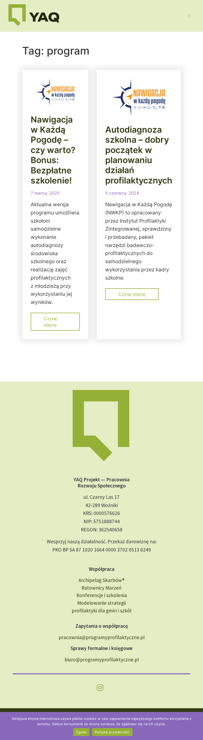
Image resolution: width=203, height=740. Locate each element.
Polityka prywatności (112, 732)
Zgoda (81, 732)
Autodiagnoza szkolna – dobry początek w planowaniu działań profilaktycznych (138, 155)
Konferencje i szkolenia (101, 595)
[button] (189, 15)
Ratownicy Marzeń (101, 588)
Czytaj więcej (50, 322)
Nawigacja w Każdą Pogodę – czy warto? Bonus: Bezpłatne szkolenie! (53, 150)
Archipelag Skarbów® (101, 580)
